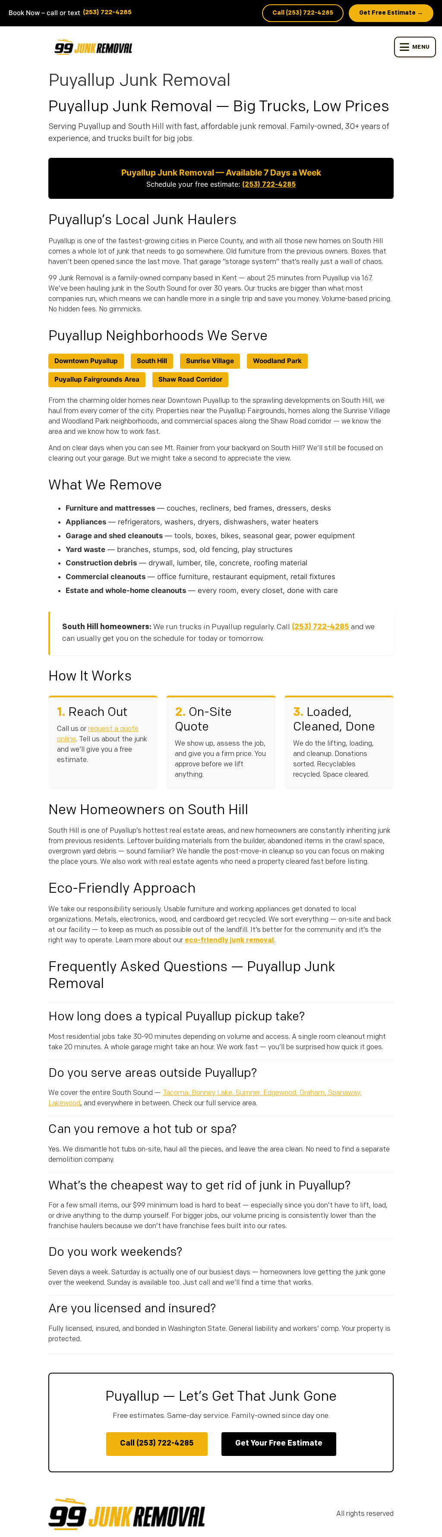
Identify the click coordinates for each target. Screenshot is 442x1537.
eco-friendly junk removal (229, 940)
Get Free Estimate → (391, 13)
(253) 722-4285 (107, 12)
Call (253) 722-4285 (302, 13)
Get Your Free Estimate (278, 1443)
